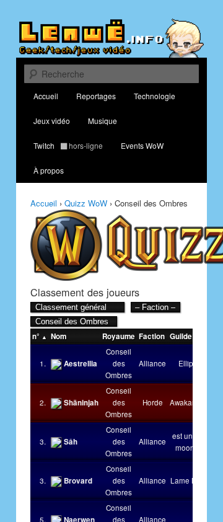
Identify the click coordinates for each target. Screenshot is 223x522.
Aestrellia (80, 363)
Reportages (96, 96)
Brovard (78, 481)
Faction (152, 336)
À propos (48, 170)
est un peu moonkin (190, 442)
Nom (58, 336)
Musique (102, 120)
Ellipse (189, 363)
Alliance (152, 363)
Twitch (68, 145)
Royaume (118, 336)
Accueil (45, 96)
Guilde (181, 336)
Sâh (70, 441)
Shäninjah (81, 402)
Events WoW (142, 145)
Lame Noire (189, 480)
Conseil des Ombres (118, 363)
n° (36, 336)
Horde (152, 402)
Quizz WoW (85, 203)
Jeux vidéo (51, 120)
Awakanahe (189, 402)
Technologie (154, 96)
